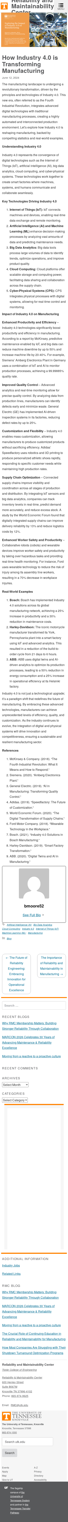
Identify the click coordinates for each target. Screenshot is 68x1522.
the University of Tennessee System (20, 1496)
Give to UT (7, 1479)
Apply (5, 1471)
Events (5, 1467)
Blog (9, 938)
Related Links (11, 1273)
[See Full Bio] (43, 915)
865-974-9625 (19, 1396)
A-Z (36, 1467)
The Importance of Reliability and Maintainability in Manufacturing (51, 965)
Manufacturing (35, 932)
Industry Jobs (11, 1265)
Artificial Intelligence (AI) (19, 924)
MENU (63, 6)
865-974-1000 (9, 1432)
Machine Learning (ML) (14, 932)
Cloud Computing (11, 928)
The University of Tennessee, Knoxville (4, 6)
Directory (38, 1475)
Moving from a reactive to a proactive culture (31, 1056)
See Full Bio (32, 914)
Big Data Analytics (42, 924)
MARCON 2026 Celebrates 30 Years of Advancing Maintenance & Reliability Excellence (28, 1042)
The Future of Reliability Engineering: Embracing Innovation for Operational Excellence (16, 973)
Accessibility (40, 1479)
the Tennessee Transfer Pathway (20, 1508)
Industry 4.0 (28, 928)
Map (4, 1475)
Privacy (38, 1471)
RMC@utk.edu (19, 1405)
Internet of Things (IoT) (47, 928)
